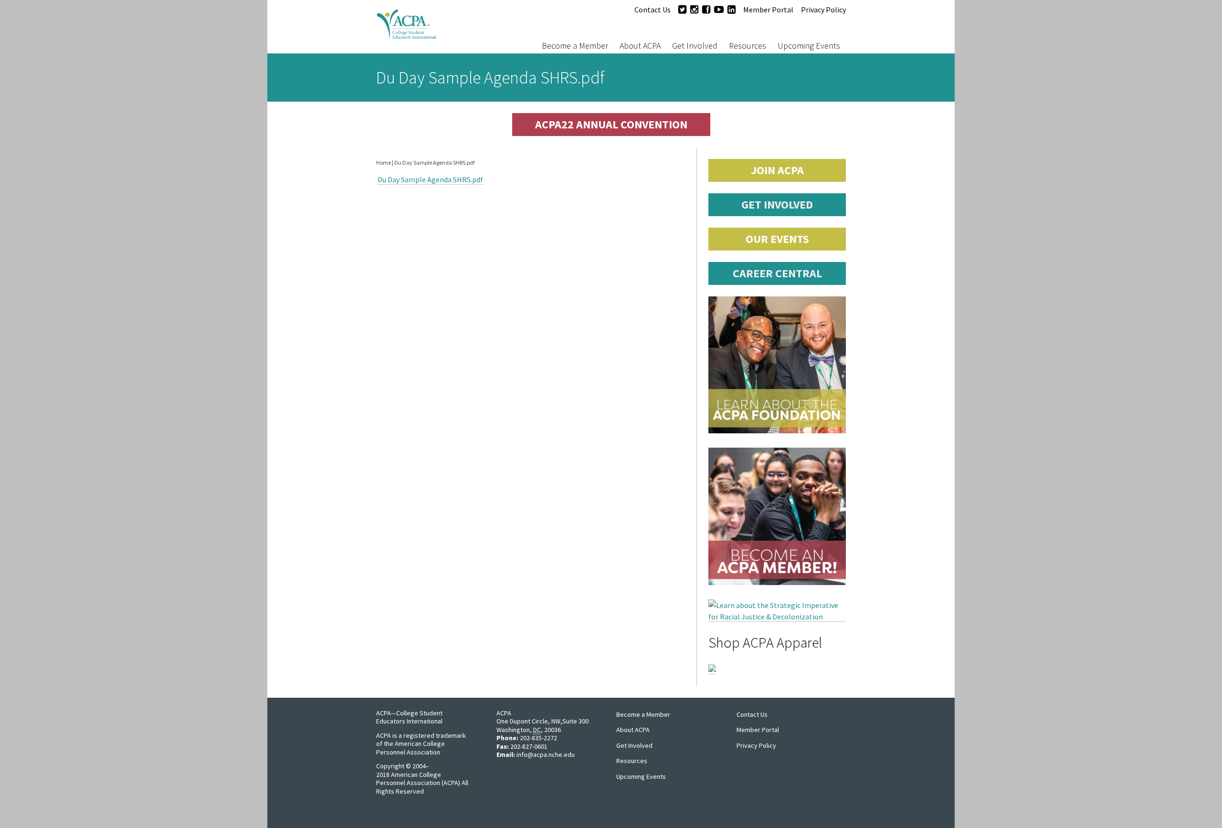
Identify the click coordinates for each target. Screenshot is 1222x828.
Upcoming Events (809, 45)
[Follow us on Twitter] (682, 9)
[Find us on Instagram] (694, 9)
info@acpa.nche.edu (545, 754)
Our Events (777, 238)
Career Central (777, 273)
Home (383, 162)
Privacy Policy (823, 9)
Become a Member (575, 45)
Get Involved (694, 45)
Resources (747, 45)
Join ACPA (777, 170)
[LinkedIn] (731, 9)
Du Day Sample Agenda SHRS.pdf (430, 179)
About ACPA (640, 45)
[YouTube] (719, 9)
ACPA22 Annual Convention (611, 124)
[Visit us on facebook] (706, 9)
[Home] (436, 27)
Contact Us (652, 9)
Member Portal (768, 9)
